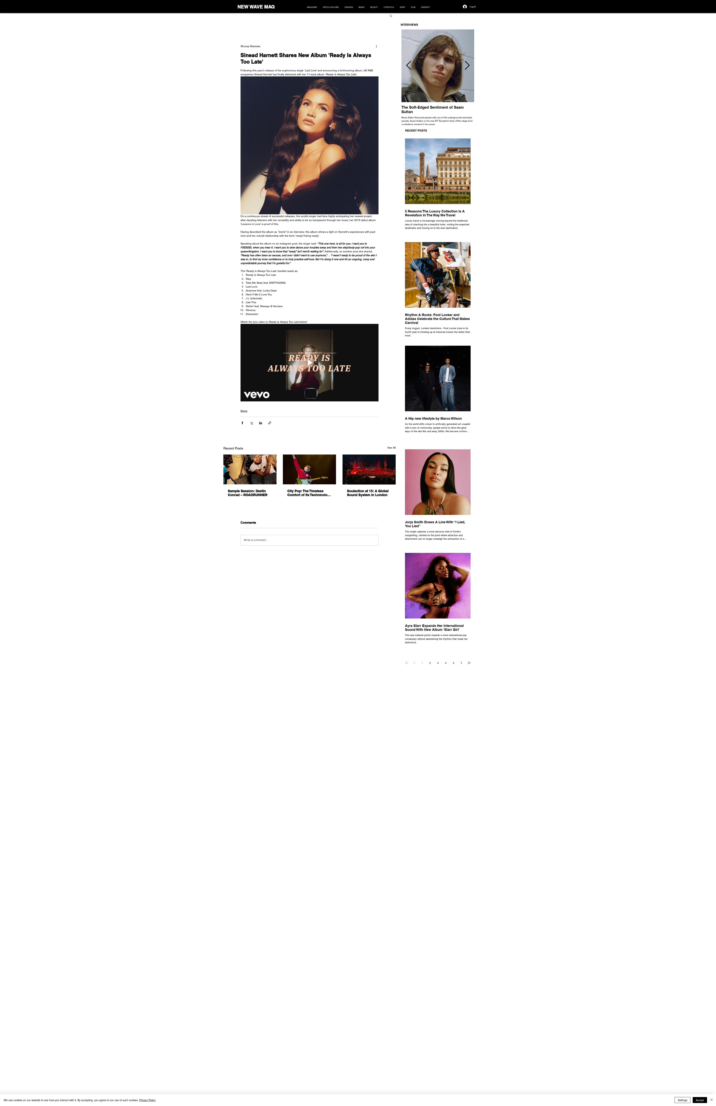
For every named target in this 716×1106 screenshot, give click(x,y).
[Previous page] (414, 663)
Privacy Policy (147, 1100)
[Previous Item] (408, 66)
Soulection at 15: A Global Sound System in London (368, 493)
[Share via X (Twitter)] (251, 423)
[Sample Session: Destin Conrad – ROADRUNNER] (250, 469)
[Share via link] (269, 423)
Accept (700, 1100)
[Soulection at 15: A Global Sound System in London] (369, 470)
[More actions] (376, 46)
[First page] (406, 663)
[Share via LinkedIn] (260, 423)
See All (391, 447)
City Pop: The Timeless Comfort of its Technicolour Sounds (309, 493)
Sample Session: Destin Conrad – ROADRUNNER (247, 493)
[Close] (711, 1100)
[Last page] (469, 663)
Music (244, 410)
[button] (391, 15)
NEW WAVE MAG (256, 7)
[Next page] (461, 663)
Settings (682, 1100)
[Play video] (310, 362)
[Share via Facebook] (242, 423)
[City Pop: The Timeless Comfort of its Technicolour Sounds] (309, 469)
